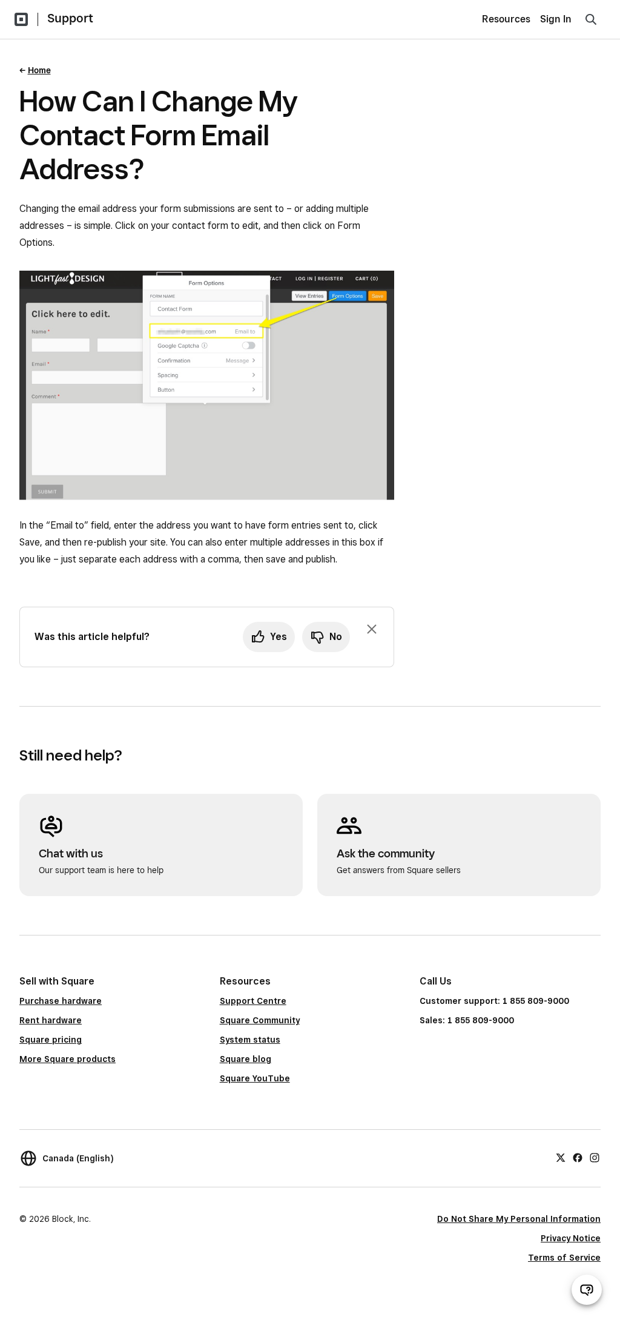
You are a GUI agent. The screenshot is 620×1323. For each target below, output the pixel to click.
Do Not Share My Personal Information (519, 1219)
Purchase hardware (60, 1001)
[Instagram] (595, 1156)
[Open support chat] (587, 1290)
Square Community (260, 1020)
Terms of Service (564, 1257)
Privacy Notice (571, 1238)
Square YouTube (255, 1078)
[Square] (21, 19)
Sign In (556, 19)
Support (70, 18)
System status (250, 1039)
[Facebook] (578, 1156)
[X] (561, 1156)
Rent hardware (50, 1020)
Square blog (245, 1059)
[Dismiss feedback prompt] (371, 629)
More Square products (67, 1059)
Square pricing (50, 1039)
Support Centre (253, 1001)
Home (39, 70)
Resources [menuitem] (506, 19)
